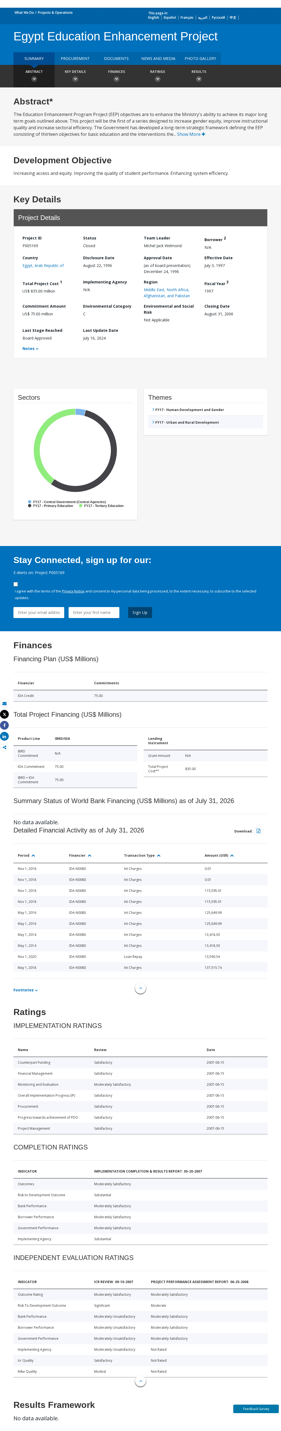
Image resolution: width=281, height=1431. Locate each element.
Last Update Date (100, 330)
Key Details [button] (75, 71)
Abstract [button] (34, 71)
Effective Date (218, 257)
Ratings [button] (157, 71)
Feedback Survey (256, 1409)
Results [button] (199, 71)
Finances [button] (116, 71)
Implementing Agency (105, 282)
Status (89, 238)
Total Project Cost (42, 282)
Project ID (32, 238)
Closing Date (217, 306)
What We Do (24, 12)
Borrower (215, 238)
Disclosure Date (98, 257)
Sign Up (140, 612)
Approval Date (158, 257)
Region (151, 282)
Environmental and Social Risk (169, 309)
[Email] (4, 703)
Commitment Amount (44, 306)
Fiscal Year (216, 282)
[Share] (4, 725)
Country (30, 257)
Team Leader (157, 238)
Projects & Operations (55, 12)
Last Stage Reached (42, 330)
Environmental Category (107, 306)
